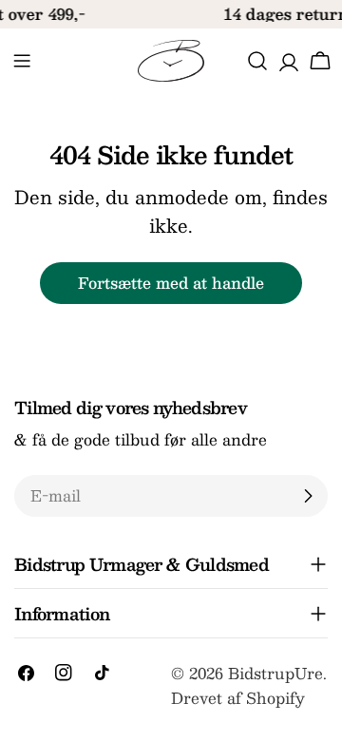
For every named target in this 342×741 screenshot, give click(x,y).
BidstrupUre (275, 673)
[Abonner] (308, 496)
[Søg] (257, 61)
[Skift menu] (22, 61)
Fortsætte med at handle (171, 282)
